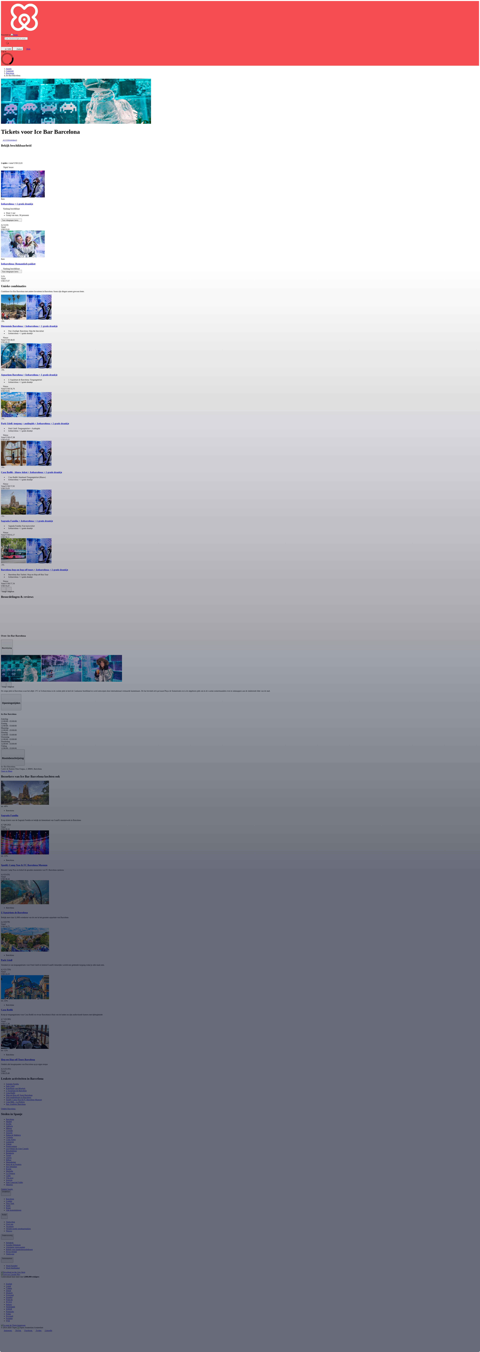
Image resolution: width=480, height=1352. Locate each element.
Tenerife (9, 1133)
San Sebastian (11, 1167)
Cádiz (8, 1176)
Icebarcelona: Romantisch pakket (18, 263)
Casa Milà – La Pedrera (15, 1102)
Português (10, 1312)
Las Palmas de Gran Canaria (17, 1149)
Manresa (9, 1185)
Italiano (9, 1304)
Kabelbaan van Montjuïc (16, 1088)
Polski (8, 1314)
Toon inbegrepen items (10, 220)
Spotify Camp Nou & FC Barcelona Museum (24, 1100)
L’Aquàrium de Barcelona (16, 1091)
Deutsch (9, 1293)
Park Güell (10, 1086)
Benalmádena (11, 1151)
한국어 (9, 1302)
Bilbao (8, 1160)
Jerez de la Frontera (13, 1164)
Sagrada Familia (12, 1084)
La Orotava (10, 1173)
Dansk (8, 1291)
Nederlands (10, 1307)
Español (9, 1297)
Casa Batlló (10, 1093)
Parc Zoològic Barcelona (16, 1104)
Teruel (8, 1155)
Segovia (9, 1180)
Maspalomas (11, 1162)
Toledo (9, 1144)
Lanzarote (10, 1142)
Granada (9, 1131)
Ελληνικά (10, 1295)
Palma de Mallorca (13, 1135)
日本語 (9, 1309)
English (9, 1284)
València (9, 1126)
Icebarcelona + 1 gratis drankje (17, 204)
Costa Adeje (11, 1140)
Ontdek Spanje (7, 1189)
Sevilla (8, 1124)
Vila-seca (9, 1178)
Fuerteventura (11, 1146)
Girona (9, 1158)
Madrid (9, 1122)
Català (8, 1286)
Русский (9, 1316)
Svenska (9, 1318)
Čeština (9, 1288)
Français (9, 1300)
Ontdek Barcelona (8, 1109)
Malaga (9, 1128)
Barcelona (10, 1119)
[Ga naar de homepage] (14, 35)
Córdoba (9, 1137)
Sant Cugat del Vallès (14, 1182)
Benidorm (10, 1153)
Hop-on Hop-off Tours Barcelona (19, 1095)
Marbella (9, 1171)
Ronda (8, 1169)
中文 (8, 1321)
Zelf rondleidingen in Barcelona (18, 1097)
